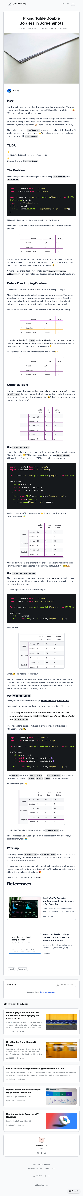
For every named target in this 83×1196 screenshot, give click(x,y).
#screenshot (22, 969)
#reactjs (11, 969)
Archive (39, 1168)
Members (31, 1168)
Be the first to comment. (48, 992)
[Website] (45, 1153)
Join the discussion (67, 985)
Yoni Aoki (16, 91)
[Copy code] (73, 186)
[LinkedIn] (41, 1153)
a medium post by (55, 700)
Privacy (46, 1168)
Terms (53, 1168)
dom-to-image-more (50, 578)
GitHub (39, 877)
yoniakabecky (19, 3)
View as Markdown (60, 29)
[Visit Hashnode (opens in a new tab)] (41, 1185)
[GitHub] (38, 1153)
